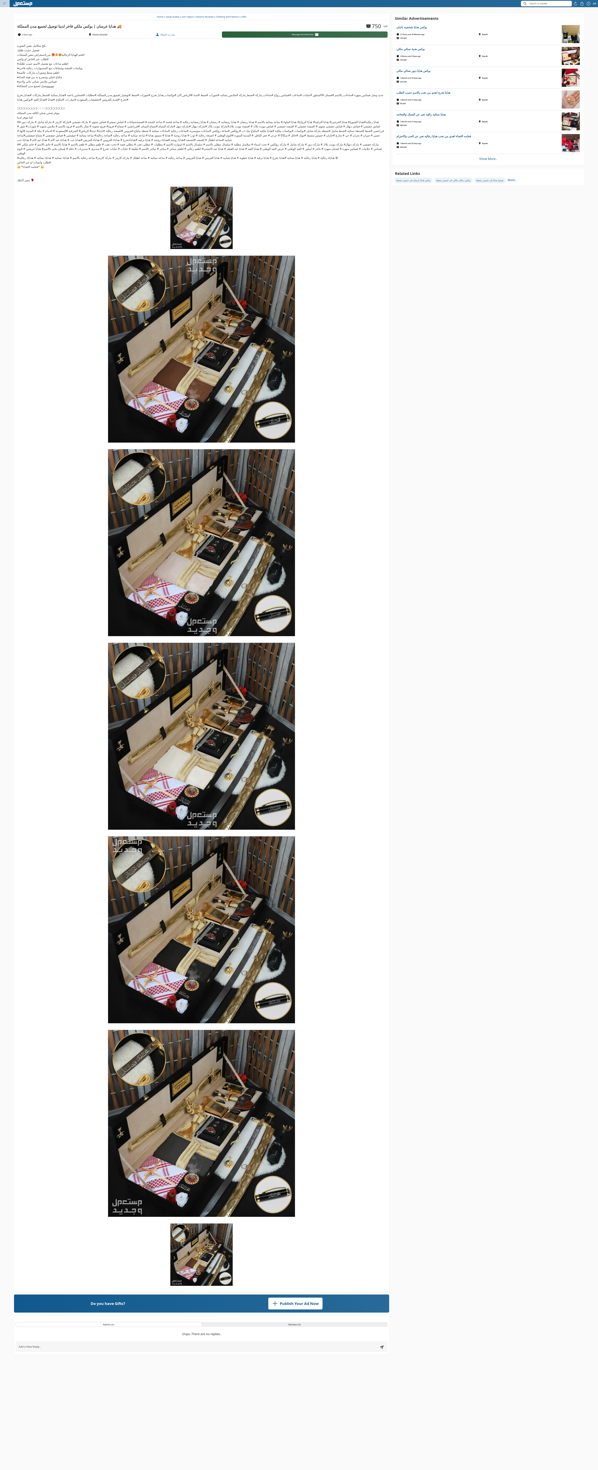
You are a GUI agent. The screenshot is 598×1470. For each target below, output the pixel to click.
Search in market (538, 3)
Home (160, 16)
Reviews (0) (294, 1324)
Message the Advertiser (303, 34)
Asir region (188, 16)
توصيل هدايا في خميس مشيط (489, 180)
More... (513, 180)
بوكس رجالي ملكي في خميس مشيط (453, 180)
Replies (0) (108, 1324)
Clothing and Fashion (227, 16)
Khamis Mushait (205, 16)
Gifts (243, 16)
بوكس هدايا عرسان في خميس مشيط (413, 180)
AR (594, 3)
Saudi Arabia (172, 16)
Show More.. (488, 159)
